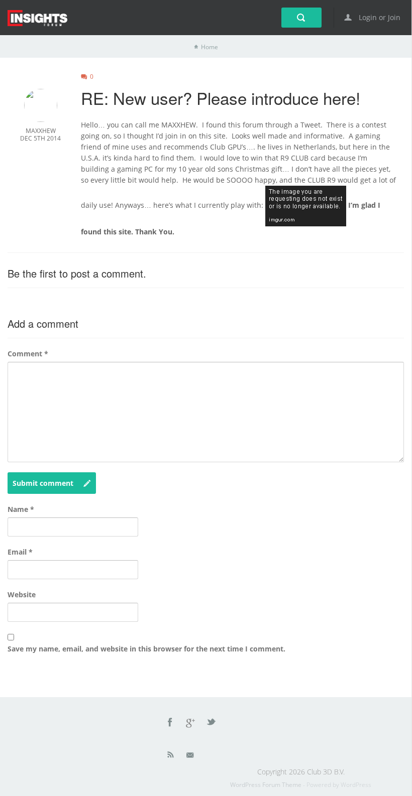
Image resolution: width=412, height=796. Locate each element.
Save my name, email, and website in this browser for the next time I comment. (146, 648)
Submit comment (43, 483)
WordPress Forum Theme (266, 784)
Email (20, 552)
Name (21, 509)
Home (209, 47)
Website (22, 594)
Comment (28, 353)
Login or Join (378, 17)
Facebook (170, 724)
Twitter (212, 724)
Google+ (191, 724)
